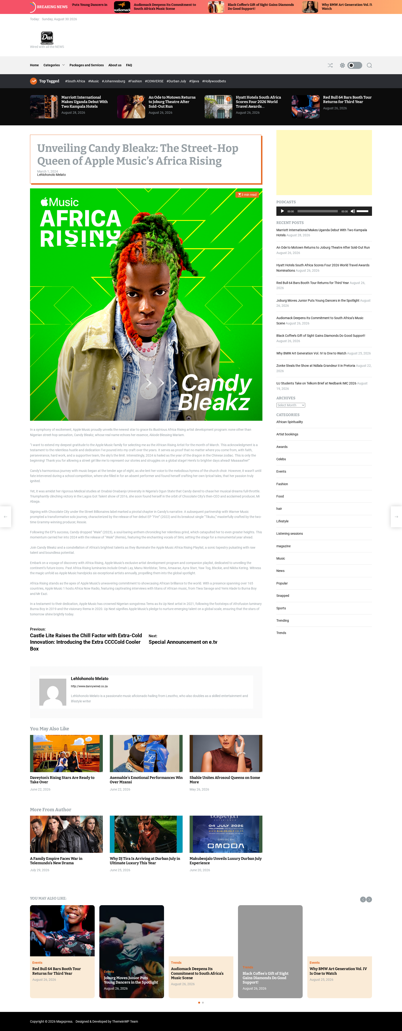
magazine (283, 546)
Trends (281, 633)
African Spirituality (289, 422)
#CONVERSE (154, 81)
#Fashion (135, 81)
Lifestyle (282, 521)
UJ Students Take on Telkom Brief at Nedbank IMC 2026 (316, 383)
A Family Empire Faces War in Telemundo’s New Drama (56, 860)
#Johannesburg (114, 81)
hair (279, 508)
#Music (94, 81)
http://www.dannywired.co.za (89, 686)
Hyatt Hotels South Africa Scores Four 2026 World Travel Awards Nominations (258, 104)
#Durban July (177, 81)
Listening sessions (289, 533)
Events (281, 471)
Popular (282, 583)
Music (280, 558)
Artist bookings (287, 434)
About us (114, 65)
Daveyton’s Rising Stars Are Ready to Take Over (62, 780)
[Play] (282, 214)
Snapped (282, 595)
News (280, 571)
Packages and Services (87, 65)
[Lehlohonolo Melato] (52, 692)
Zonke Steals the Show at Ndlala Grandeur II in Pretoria (315, 365)
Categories (52, 65)
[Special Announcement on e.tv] (396, 516)
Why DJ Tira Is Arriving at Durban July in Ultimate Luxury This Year (145, 860)
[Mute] (353, 214)
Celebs (281, 459)
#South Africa (75, 81)
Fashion (282, 484)
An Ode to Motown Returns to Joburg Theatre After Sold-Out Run (172, 101)
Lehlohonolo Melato (51, 175)
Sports (281, 608)
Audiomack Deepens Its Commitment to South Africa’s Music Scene (102, 7)
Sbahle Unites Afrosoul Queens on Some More (225, 780)
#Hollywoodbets (214, 81)
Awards (282, 447)
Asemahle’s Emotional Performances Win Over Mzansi (146, 780)
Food (280, 496)
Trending (282, 620)
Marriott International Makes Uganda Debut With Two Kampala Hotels (84, 101)
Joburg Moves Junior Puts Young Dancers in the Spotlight (317, 300)
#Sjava (194, 81)
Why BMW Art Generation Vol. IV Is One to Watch (311, 353)
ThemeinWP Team (125, 1021)
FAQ (129, 65)
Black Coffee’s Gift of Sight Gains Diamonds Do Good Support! (320, 335)
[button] (363, 899)
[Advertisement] (324, 162)
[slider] (363, 211)
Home (34, 65)
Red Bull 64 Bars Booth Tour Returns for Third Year (347, 99)
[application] (324, 211)
